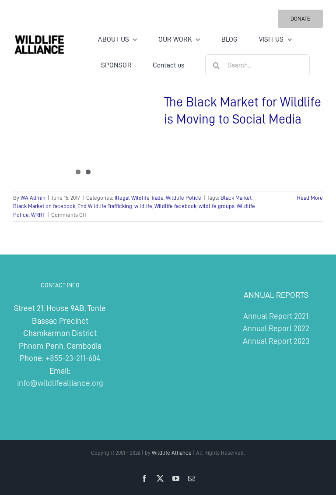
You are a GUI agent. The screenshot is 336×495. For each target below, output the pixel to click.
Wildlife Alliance (172, 453)
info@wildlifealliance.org (60, 383)
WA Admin (33, 198)
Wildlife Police (183, 198)
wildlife (143, 206)
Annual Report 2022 (276, 328)
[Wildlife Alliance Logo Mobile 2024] (39, 38)
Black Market (236, 198)
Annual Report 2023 (276, 341)
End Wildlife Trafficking (104, 206)
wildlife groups (216, 206)
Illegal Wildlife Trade (139, 198)
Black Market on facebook (44, 206)
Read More (310, 198)
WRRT (38, 215)
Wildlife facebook (175, 206)
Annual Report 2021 (275, 316)
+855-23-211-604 (73, 358)
